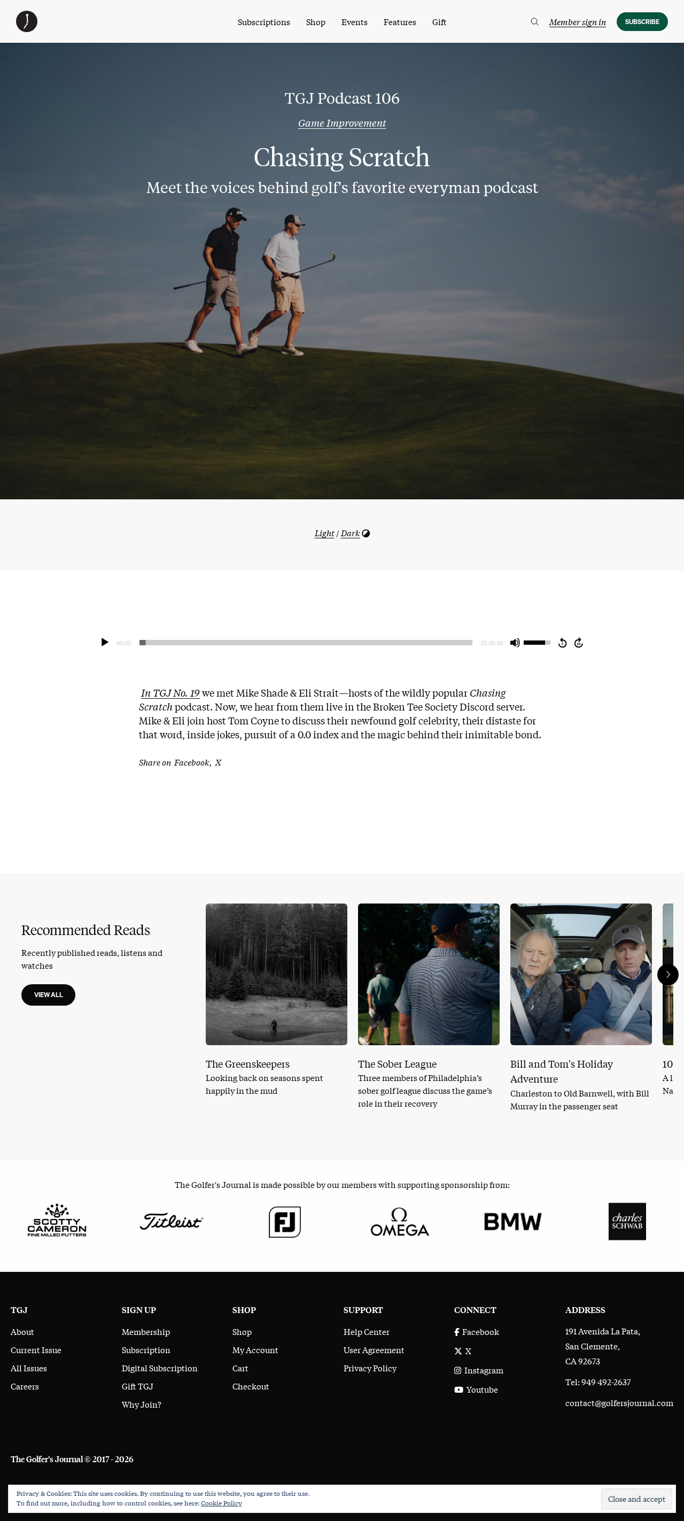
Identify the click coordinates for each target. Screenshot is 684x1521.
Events (354, 21)
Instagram (482, 1370)
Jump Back (562, 642)
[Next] (668, 974)
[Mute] (515, 642)
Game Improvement (342, 122)
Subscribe (642, 22)
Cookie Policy (221, 1503)
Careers (25, 1386)
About (22, 1331)
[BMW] (513, 1220)
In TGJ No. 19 (170, 692)
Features (400, 21)
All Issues (29, 1367)
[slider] (305, 642)
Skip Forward (579, 642)
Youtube (480, 1389)
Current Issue (36, 1349)
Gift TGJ (137, 1386)
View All (48, 995)
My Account (255, 1349)
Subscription (146, 1349)
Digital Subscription (160, 1367)
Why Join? (141, 1404)
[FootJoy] (285, 1220)
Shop (315, 21)
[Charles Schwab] (627, 1220)
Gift (439, 21)
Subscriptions (264, 21)
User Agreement (374, 1349)
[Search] (534, 22)
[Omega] (399, 1220)
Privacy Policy (370, 1367)
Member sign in (577, 21)
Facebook (479, 1331)
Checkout (250, 1386)
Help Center (367, 1331)
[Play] (104, 642)
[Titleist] (171, 1220)
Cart (240, 1367)
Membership (146, 1331)
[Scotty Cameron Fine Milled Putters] (57, 1220)
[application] (342, 642)
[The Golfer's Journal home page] (26, 28)
